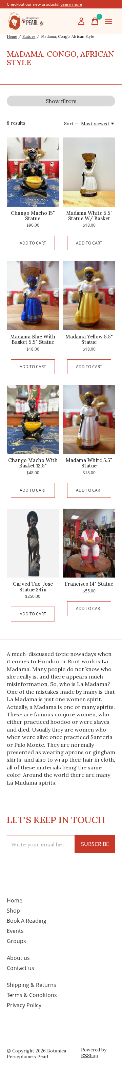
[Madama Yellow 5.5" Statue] (89, 295)
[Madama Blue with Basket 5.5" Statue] (33, 295)
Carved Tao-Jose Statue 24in (33, 586)
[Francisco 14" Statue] (89, 543)
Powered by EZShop (93, 1053)
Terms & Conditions (32, 995)
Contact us (20, 968)
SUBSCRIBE (95, 844)
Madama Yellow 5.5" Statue (89, 339)
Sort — (71, 124)
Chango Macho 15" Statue (33, 216)
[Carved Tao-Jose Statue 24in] (33, 543)
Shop (13, 910)
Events (15, 931)
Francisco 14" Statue (89, 584)
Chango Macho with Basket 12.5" (33, 463)
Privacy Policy (24, 1005)
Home (14, 900)
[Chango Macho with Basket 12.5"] (33, 419)
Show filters (61, 101)
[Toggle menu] (108, 21)
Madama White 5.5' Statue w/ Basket (89, 216)
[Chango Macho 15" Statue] (33, 172)
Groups (16, 941)
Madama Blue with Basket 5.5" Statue (32, 339)
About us (18, 958)
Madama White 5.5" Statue (89, 463)
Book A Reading (26, 920)
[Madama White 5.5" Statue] (89, 419)
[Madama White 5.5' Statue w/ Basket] (89, 172)
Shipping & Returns (31, 985)
